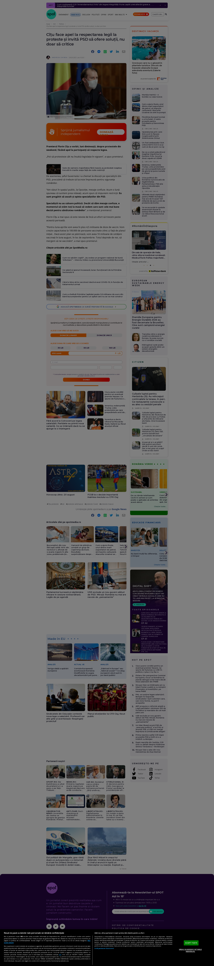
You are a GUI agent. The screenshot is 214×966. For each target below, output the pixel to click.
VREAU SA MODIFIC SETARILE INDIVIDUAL (190, 950)
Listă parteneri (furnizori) (104, 948)
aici (60, 954)
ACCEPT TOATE (191, 943)
